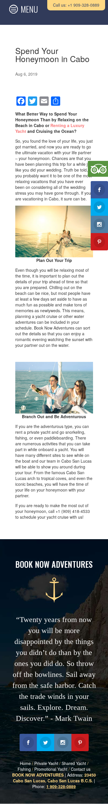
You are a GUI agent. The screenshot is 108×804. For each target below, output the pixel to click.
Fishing (24, 769)
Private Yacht (46, 763)
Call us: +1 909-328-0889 (76, 5)
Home (25, 763)
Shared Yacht (74, 763)
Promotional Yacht (50, 769)
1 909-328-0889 (61, 786)
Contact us (80, 769)
